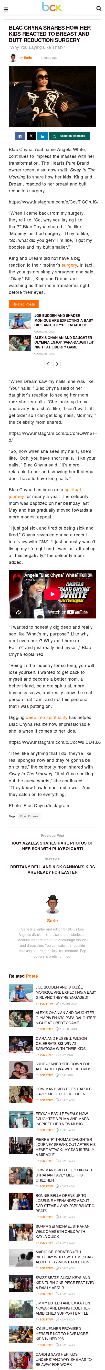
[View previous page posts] (48, 364)
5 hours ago (68, 1003)
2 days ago (67, 1100)
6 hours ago (68, 1029)
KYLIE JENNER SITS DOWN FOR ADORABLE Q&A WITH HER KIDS (63, 1066)
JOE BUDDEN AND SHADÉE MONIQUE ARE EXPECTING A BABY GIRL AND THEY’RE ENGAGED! (63, 320)
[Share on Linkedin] (42, 136)
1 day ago (66, 1055)
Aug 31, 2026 (46, 331)
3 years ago (49, 57)
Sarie (28, 57)
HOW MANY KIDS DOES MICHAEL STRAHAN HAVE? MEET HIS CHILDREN (64, 1175)
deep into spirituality (46, 717)
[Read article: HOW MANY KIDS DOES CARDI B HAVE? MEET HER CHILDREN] (21, 1095)
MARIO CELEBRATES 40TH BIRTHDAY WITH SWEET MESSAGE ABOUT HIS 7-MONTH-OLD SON (65, 1256)
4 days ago (67, 1186)
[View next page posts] (57, 364)
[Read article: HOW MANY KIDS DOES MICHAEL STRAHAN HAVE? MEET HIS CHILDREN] (21, 1176)
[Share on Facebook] (20, 136)
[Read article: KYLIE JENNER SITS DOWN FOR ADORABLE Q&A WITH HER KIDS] (21, 1070)
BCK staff (46, 1003)
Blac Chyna (29, 816)
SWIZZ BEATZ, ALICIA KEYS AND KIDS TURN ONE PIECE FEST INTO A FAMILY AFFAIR (65, 1282)
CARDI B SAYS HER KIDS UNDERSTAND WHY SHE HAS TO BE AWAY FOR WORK (64, 1359)
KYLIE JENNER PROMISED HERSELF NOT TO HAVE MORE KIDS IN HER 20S (62, 1333)
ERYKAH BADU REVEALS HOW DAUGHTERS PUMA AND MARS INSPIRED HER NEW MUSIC (62, 1118)
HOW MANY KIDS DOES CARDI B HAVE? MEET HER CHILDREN (63, 1091)
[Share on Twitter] (31, 136)
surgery (69, 265)
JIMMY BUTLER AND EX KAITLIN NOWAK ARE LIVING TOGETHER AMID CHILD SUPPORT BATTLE (63, 1308)
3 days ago (67, 1130)
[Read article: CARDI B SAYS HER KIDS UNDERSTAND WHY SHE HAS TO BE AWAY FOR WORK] (21, 1360)
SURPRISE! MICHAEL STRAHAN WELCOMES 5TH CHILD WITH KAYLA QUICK (63, 1231)
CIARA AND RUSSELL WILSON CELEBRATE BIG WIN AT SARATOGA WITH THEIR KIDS (61, 1043)
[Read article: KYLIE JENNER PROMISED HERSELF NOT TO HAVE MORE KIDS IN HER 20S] (21, 1334)
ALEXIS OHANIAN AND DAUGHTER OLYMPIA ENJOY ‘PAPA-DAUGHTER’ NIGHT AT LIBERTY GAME (64, 342)
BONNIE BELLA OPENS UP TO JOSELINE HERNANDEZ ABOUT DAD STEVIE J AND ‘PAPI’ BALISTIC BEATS (65, 1203)
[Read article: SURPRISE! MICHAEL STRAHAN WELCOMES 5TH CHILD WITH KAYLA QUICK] (21, 1232)
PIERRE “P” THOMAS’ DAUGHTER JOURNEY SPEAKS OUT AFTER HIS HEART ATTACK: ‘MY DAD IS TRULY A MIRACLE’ (66, 1147)
